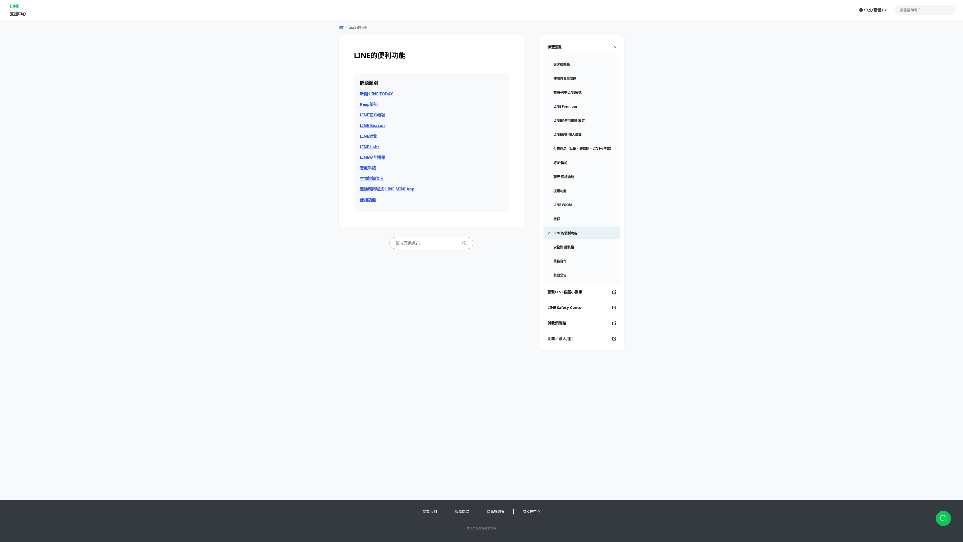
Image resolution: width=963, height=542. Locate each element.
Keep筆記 (369, 104)
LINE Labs (369, 147)
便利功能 (368, 199)
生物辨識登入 (372, 178)
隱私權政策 (496, 511)
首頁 (341, 27)
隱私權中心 (531, 511)
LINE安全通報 (372, 157)
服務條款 (462, 511)
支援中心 (18, 13)
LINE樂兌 (368, 136)
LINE (14, 6)
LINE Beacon (372, 125)
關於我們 (430, 511)
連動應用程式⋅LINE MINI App (387, 189)
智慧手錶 (368, 168)
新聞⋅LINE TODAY (376, 94)
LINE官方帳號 (372, 115)
